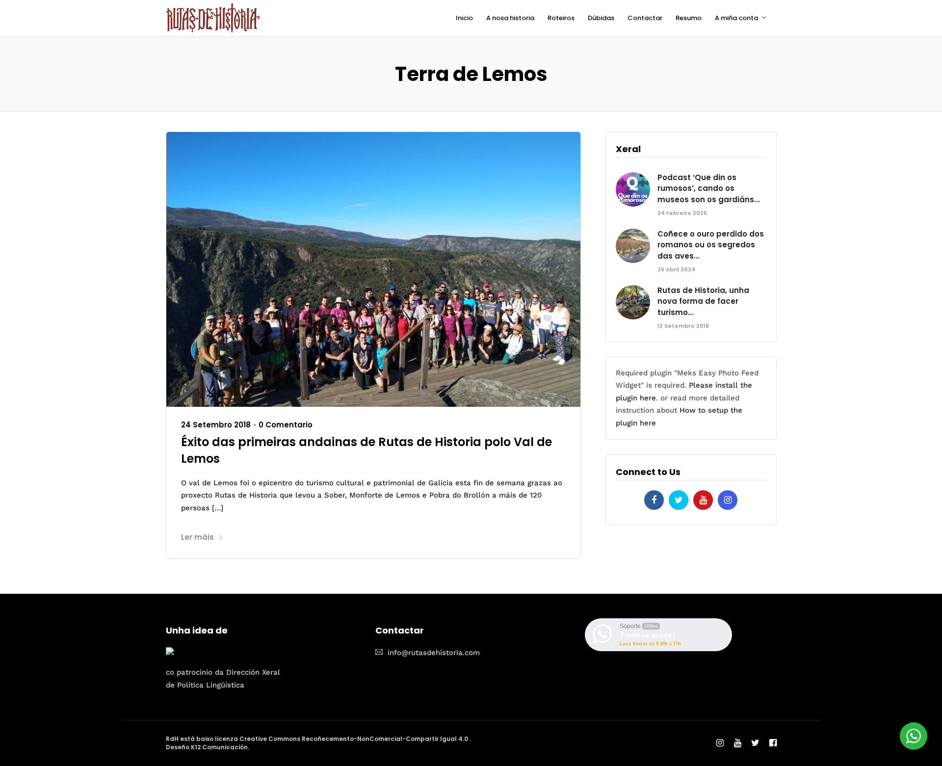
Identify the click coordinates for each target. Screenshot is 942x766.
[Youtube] (703, 500)
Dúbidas (601, 18)
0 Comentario (286, 425)
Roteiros (561, 18)
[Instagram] (727, 500)
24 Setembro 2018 (216, 425)
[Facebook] (654, 500)
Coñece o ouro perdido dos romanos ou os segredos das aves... (710, 245)
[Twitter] (678, 500)
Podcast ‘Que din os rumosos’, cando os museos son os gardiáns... (708, 188)
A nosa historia (510, 18)
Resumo (689, 18)
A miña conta (736, 18)
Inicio (464, 18)
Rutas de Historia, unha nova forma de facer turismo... (703, 301)
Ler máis (197, 537)
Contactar (645, 18)
